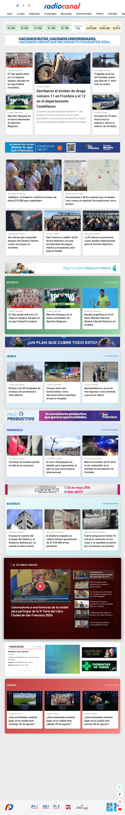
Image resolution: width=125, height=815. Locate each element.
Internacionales (84, 13)
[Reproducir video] (40, 586)
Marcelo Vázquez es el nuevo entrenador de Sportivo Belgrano (59, 318)
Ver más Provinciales (110, 430)
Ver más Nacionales (110, 503)
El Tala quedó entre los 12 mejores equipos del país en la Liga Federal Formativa (18, 80)
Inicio (9, 13)
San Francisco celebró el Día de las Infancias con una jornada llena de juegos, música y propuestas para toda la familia (62, 244)
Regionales (34, 13)
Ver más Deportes (111, 282)
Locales (21, 13)
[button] (93, 574)
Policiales (112, 13)
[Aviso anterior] (21, 671)
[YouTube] (119, 809)
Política (100, 13)
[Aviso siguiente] (30, 671)
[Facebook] (119, 794)
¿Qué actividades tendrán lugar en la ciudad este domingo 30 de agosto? (23, 721)
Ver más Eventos (112, 685)
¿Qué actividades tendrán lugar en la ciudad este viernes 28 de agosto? (98, 721)
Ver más (38, 647)
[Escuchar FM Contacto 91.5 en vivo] (17, 5)
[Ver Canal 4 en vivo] (29, 5)
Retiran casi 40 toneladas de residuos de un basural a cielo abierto (24, 392)
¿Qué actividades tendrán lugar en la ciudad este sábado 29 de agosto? (60, 721)
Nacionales (66, 13)
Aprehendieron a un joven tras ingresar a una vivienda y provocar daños (99, 392)
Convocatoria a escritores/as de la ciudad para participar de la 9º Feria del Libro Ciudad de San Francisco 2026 (39, 611)
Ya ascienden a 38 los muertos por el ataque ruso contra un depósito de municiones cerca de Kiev (90, 201)
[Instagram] (119, 801)
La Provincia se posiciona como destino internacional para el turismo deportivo (100, 241)
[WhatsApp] (119, 787)
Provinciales (50, 13)
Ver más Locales (112, 356)
